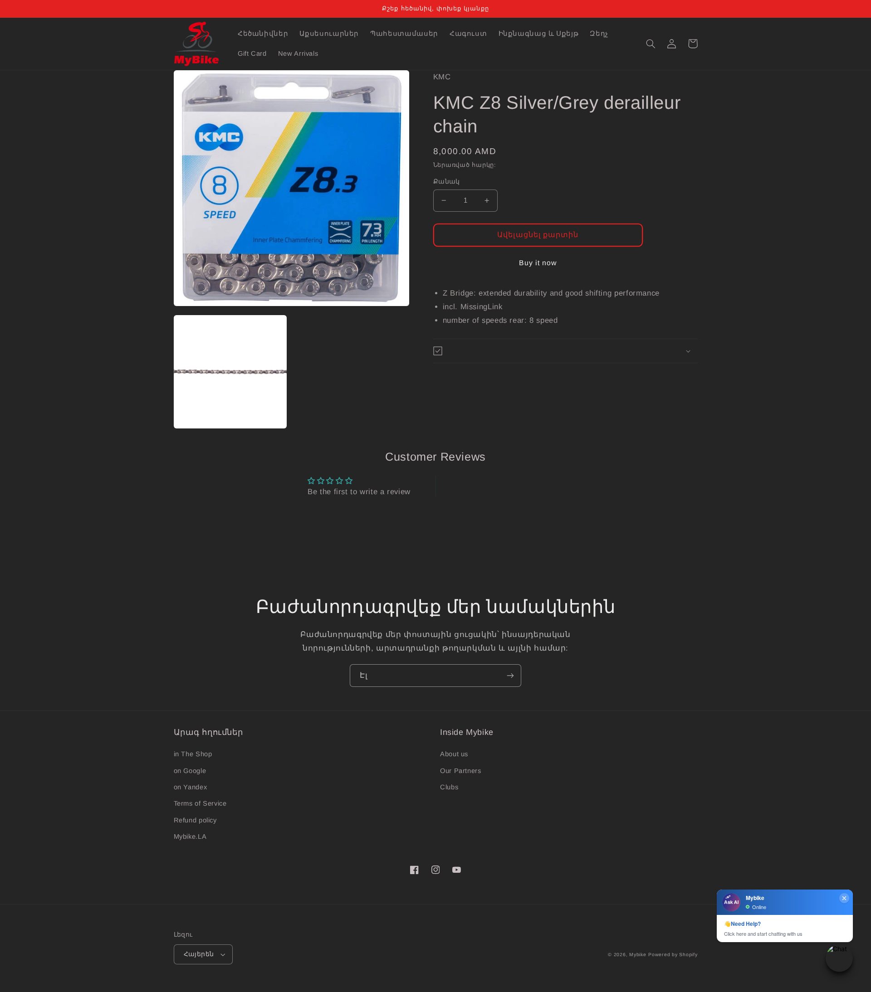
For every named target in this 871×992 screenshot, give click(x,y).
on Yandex (190, 787)
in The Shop (193, 754)
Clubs (449, 787)
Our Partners (460, 770)
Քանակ (446, 181)
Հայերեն (199, 954)
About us (454, 754)
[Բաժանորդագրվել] (510, 675)
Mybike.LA (190, 836)
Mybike (637, 954)
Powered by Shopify (672, 954)
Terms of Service (200, 803)
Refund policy (195, 820)
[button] (651, 43)
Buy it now (538, 263)
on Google (190, 770)
